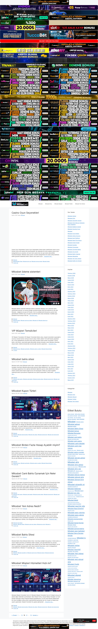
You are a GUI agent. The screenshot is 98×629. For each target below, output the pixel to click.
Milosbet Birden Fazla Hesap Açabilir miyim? (36, 445)
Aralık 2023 (71, 309)
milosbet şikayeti (71, 577)
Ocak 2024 (71, 307)
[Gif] (49, 97)
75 (27, 615)
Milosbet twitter (46, 261)
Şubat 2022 (71, 359)
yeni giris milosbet (71, 584)
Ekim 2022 (70, 341)
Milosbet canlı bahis (25, 348)
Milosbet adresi (16, 320)
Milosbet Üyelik (73, 564)
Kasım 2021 (71, 366)
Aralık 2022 (71, 337)
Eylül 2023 (70, 316)
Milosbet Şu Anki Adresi (72, 573)
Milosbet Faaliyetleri (72, 455)
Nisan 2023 (71, 327)
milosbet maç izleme (72, 498)
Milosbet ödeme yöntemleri (73, 569)
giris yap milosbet (77, 417)
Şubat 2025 (71, 280)
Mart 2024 (70, 303)
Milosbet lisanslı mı (78, 494)
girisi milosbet (81, 415)
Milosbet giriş (73, 462)
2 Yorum (15, 350)
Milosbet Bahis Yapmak (74, 254)
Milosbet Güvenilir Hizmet (74, 220)
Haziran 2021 (71, 377)
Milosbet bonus (16, 348)
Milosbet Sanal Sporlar (76, 523)
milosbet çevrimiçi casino (73, 566)
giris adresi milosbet (72, 415)
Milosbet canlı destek (28, 379)
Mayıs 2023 (71, 325)
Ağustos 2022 (71, 346)
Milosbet (40, 203)
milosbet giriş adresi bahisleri (73, 466)
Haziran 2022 (71, 350)
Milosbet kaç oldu (41, 524)
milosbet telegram (72, 538)
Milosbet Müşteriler (73, 256)
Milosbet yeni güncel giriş (53, 434)
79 (31, 615)
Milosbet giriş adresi (32, 434)
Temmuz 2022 (71, 348)
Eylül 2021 (70, 371)
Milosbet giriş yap (27, 261)
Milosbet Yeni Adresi (80, 203)
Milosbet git (35, 320)
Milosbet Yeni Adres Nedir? (26, 506)
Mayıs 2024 (71, 298)
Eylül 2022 (70, 343)
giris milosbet (70, 417)
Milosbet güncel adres (73, 472)
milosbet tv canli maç (73, 540)
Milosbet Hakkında (74, 489)
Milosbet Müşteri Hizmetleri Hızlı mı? (31, 563)
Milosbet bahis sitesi (23, 359)
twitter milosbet (71, 583)
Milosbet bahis (72, 426)
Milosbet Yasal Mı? (74, 549)
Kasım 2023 (71, 312)
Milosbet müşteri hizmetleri (74, 504)
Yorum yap (15, 262)
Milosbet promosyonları (36, 261)
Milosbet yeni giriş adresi (73, 557)
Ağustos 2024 (71, 291)
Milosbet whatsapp (72, 547)
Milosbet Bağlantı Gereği (74, 227)
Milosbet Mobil (73, 500)
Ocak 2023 (71, 334)
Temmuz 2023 (71, 321)
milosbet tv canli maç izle (73, 541)
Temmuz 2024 (71, 293)
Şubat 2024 (71, 305)
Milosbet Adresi (72, 216)
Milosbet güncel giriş (48, 379)
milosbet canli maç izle (72, 435)
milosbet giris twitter (72, 460)
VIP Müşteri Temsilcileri (24, 330)
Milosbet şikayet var (42, 320)
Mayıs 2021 (71, 380)
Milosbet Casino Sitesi (73, 454)
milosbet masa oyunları (71, 496)
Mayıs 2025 (71, 278)
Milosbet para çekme (76, 515)
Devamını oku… (48, 256)
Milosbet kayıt (79, 491)
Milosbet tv (47, 524)
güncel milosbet (72, 419)
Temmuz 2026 (71, 273)
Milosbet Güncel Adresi (46, 348)
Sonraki (35, 615)
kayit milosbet (80, 419)
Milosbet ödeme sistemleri (26, 271)
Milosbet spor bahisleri (76, 531)
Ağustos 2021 (71, 373)
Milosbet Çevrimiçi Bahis (74, 249)
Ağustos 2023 (71, 318)
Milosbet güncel (79, 471)
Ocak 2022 (70, 362)
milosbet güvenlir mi (73, 486)
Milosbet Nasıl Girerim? (76, 508)
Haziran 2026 (71, 275)
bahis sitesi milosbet (80, 414)
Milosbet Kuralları (72, 245)
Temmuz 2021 (71, 375)
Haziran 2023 (71, 323)
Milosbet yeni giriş (72, 555)
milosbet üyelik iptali (72, 571)
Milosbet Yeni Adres (73, 551)
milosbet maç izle (80, 496)
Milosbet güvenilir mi (22, 552)
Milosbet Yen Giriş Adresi (74, 258)
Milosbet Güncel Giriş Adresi (76, 481)
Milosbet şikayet (41, 552)
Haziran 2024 (71, 296)
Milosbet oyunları (71, 510)
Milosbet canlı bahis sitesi (73, 439)
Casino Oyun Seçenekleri (25, 212)
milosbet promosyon (73, 517)
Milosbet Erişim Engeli (73, 242)
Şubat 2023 (71, 332)
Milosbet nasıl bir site (32, 552)
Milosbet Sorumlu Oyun (74, 229)
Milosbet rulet (70, 520)
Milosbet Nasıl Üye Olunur (75, 240)
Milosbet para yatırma (76, 513)
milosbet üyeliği (79, 571)
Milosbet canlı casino (18, 379)
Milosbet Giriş (48, 203)
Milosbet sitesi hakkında (72, 526)
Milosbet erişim (82, 454)
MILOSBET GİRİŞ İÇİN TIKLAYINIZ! (49, 41)
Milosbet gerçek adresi (38, 379)
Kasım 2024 (71, 284)
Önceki (14, 615)
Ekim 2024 (70, 287)
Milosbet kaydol (71, 490)
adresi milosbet (71, 414)
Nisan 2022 (71, 355)
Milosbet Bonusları (74, 433)
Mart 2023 (70, 330)
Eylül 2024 (70, 289)
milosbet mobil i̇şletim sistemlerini (73, 502)
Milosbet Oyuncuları (73, 247)
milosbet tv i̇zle (71, 543)
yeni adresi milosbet (80, 583)
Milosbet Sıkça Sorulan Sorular (75, 534)
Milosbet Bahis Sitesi (17, 261)
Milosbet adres (80, 422)
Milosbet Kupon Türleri (24, 390)
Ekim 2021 (70, 368)
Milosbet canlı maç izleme (26, 320)
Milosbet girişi (82, 466)
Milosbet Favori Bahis (73, 233)
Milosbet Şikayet (58, 203)
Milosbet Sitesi (72, 525)
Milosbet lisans (71, 494)
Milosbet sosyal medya (76, 529)
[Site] (24, 70)
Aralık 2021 (71, 364)
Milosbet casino (80, 450)
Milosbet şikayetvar (49, 552)
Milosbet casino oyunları (35, 348)
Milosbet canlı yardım (72, 450)
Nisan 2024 (71, 300)
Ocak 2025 (70, 282)
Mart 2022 (70, 357)
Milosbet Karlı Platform (74, 238)
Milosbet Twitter (69, 203)
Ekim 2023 (70, 314)
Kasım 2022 (71, 339)
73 (22, 615)
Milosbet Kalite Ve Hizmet (74, 261)
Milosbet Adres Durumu (74, 236)
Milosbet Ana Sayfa (73, 251)
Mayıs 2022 (71, 352)
